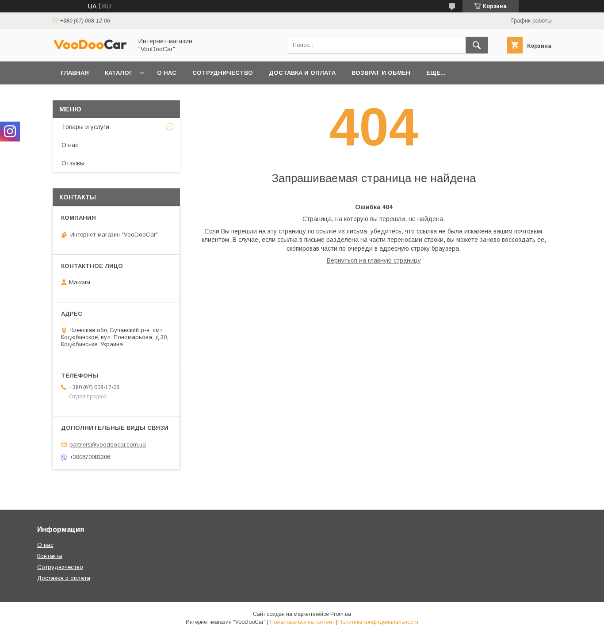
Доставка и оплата (63, 578)
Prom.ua (340, 614)
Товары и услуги (85, 126)
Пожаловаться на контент (302, 622)
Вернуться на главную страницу (374, 260)
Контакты (49, 556)
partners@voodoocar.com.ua (107, 444)
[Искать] (477, 45)
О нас (166, 72)
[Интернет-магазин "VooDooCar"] (90, 48)
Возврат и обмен (381, 72)
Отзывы (72, 163)
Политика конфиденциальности (378, 622)
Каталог (118, 72)
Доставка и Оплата (302, 72)
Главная (75, 72)
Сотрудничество (222, 72)
